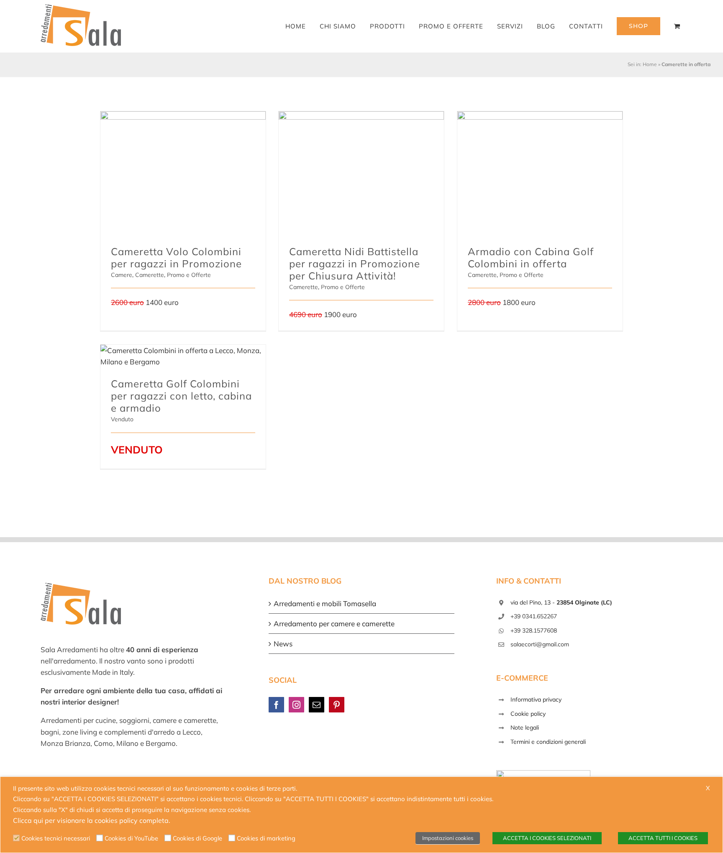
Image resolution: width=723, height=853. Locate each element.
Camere (121, 275)
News (283, 643)
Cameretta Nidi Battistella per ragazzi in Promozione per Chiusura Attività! (354, 263)
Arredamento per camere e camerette (334, 623)
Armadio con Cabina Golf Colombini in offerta (531, 257)
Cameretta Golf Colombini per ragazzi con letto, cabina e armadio (181, 395)
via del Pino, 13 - (561, 602)
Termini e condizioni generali (548, 741)
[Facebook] (276, 704)
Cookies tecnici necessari (55, 838)
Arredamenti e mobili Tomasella (325, 603)
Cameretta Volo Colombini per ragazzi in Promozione (176, 257)
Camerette (149, 275)
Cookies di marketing (266, 838)
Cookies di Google (197, 838)
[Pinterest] (336, 704)
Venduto (122, 419)
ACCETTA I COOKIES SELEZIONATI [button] (547, 838)
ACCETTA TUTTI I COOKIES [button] (662, 838)
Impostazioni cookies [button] (447, 838)
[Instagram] (296, 704)
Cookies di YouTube (131, 838)
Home (650, 64)
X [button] (708, 788)
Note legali (524, 727)
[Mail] (316, 704)
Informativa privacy (535, 699)
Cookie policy (528, 713)
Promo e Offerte (189, 275)
